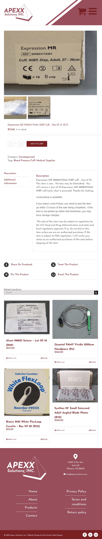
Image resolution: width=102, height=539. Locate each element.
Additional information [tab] (10, 182)
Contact (31, 515)
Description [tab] (10, 173)
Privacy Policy (76, 491)
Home (33, 491)
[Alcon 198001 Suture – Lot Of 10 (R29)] (27, 317)
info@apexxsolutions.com (76, 474)
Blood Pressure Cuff (24, 160)
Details (45, 358)
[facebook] (85, 535)
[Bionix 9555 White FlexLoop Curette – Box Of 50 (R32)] (27, 392)
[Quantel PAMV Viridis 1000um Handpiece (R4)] (75, 319)
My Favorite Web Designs (53, 535)
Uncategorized (27, 157)
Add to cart (36, 144)
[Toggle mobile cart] (81, 11)
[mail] (96, 535)
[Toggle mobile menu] (93, 11)
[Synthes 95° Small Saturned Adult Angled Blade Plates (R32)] (75, 385)
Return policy (76, 512)
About (32, 499)
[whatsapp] (90, 535)
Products (31, 507)
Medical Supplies (45, 160)
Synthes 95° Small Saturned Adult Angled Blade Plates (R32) (71, 413)
